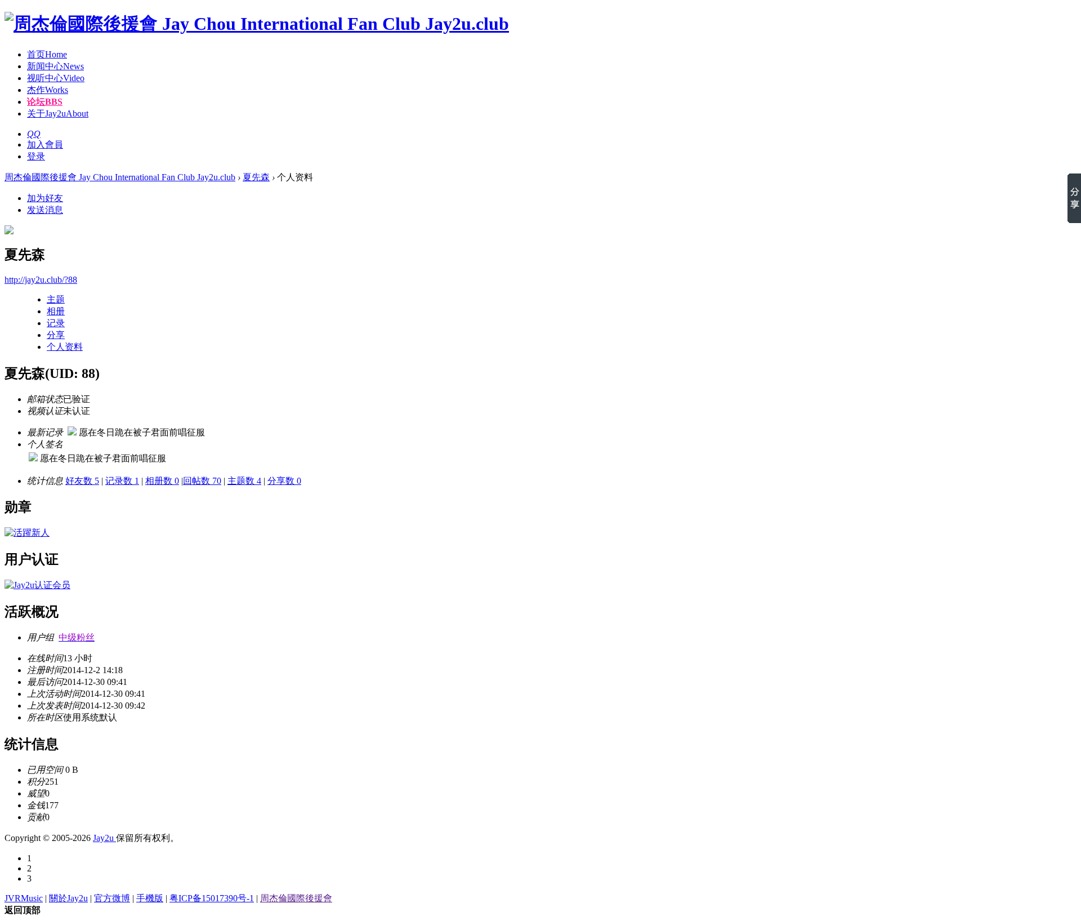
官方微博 (112, 898)
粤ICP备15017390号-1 (211, 898)
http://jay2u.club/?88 (41, 279)
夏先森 (256, 177)
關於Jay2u (68, 898)
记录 (56, 323)
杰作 (47, 90)
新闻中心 (55, 66)
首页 (47, 54)
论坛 (44, 101)
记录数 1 (122, 481)
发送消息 (45, 210)
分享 (56, 335)
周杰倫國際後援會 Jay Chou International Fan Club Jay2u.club (120, 177)
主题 (56, 299)
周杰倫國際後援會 (296, 898)
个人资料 (65, 347)
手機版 (149, 898)
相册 (56, 311)
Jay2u (104, 838)
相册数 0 (162, 481)
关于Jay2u (57, 113)
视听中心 (55, 78)
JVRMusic (24, 898)
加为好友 (45, 198)
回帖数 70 (202, 481)
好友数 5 (82, 481)
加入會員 (45, 144)
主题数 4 (244, 481)
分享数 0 (284, 481)
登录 (36, 156)
